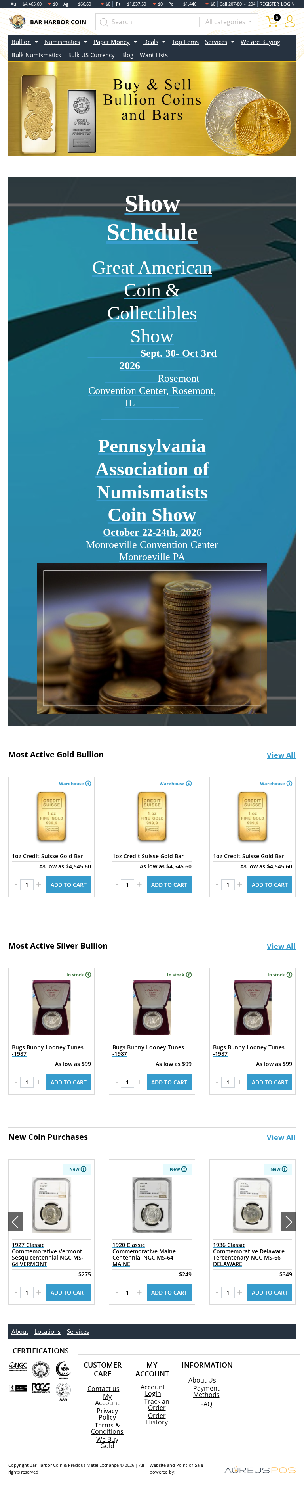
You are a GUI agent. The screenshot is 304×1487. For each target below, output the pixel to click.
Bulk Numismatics (36, 55)
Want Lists (154, 55)
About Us (202, 1380)
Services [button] (216, 42)
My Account (107, 1399)
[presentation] (15, 1221)
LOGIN (287, 4)
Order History (157, 1418)
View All (281, 755)
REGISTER (269, 4)
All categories (226, 21)
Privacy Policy (107, 1414)
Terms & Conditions (107, 1428)
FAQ (206, 1404)
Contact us (103, 1388)
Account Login (153, 1390)
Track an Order (156, 1404)
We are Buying (260, 42)
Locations (47, 1331)
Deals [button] (150, 42)
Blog (127, 55)
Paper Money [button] (111, 42)
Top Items (185, 42)
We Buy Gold (107, 1442)
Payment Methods (206, 1391)
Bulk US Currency (91, 55)
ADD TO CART (69, 884)
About (19, 1331)
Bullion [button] (21, 42)
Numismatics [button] (62, 42)
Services (78, 1331)
